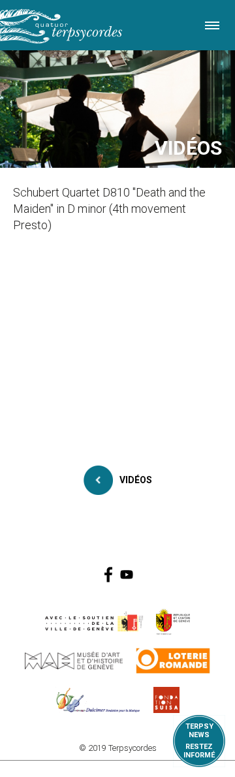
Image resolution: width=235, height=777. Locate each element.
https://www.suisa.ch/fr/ (166, 700)
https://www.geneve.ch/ (94, 621)
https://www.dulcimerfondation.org (98, 700)
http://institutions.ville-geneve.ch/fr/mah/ (73, 660)
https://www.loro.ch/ (173, 660)
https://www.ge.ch (172, 621)
